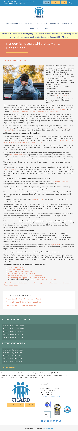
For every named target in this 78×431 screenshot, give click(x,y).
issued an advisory (38, 199)
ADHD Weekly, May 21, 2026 (13, 361)
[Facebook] (42, 421)
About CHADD (35, 28)
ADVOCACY (29, 23)
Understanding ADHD (14, 23)
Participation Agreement (48, 398)
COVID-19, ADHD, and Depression (20, 271)
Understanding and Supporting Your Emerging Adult (26, 278)
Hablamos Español (26, 2)
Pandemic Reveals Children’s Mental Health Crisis (23, 302)
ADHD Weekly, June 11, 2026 (13, 358)
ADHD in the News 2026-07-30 (14, 332)
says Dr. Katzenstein (16, 155)
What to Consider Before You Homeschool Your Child (24, 299)
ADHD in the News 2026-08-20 (14, 326)
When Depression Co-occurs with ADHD (22, 273)
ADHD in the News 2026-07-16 (13, 337)
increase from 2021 (36, 142)
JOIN (20, 405)
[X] (45, 421)
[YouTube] (48, 421)
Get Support (42, 23)
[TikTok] (63, 421)
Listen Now (40, 280)
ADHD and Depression (16, 269)
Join (63, 2)
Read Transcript (51, 280)
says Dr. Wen (55, 245)
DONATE (30, 405)
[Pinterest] (54, 421)
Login (47, 2)
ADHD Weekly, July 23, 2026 (13, 353)
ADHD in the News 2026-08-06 (14, 329)
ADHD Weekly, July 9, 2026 (12, 356)
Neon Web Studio (48, 428)
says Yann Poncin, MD (11, 169)
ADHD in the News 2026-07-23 (13, 334)
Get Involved (67, 23)
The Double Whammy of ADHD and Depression (25, 276)
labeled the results (60, 96)
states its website (59, 109)
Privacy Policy (45, 396)
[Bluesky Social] (60, 421)
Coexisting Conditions (15, 267)
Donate (55, 2)
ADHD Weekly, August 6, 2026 (13, 350)
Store (45, 28)
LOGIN (11, 405)
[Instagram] (51, 421)
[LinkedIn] (57, 421)
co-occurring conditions (61, 182)
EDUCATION (54, 23)
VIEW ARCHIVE (10, 367)
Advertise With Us (55, 396)
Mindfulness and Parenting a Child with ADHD (22, 305)
